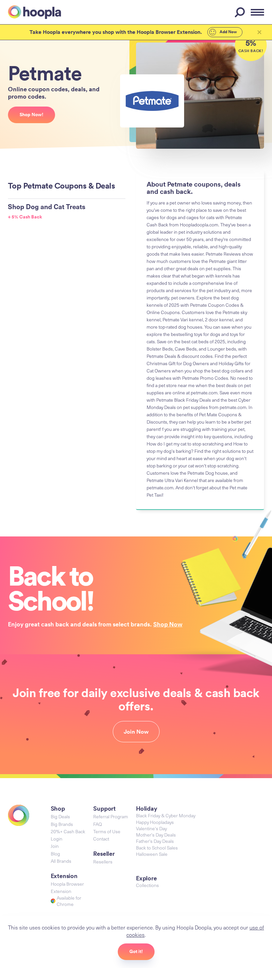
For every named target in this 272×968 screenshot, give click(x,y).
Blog (55, 853)
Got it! (136, 951)
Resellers (102, 861)
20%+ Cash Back (68, 831)
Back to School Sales (157, 848)
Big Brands (62, 824)
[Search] (241, 12)
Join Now (136, 731)
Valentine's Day (151, 828)
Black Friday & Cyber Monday (165, 815)
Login (56, 838)
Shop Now (167, 624)
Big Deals (60, 816)
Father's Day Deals (155, 841)
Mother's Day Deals (156, 835)
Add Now (228, 32)
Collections (147, 885)
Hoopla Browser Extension (67, 887)
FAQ (97, 824)
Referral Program (110, 816)
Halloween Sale (152, 854)
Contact (101, 838)
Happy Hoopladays (155, 822)
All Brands (61, 860)
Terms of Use (106, 831)
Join (55, 846)
